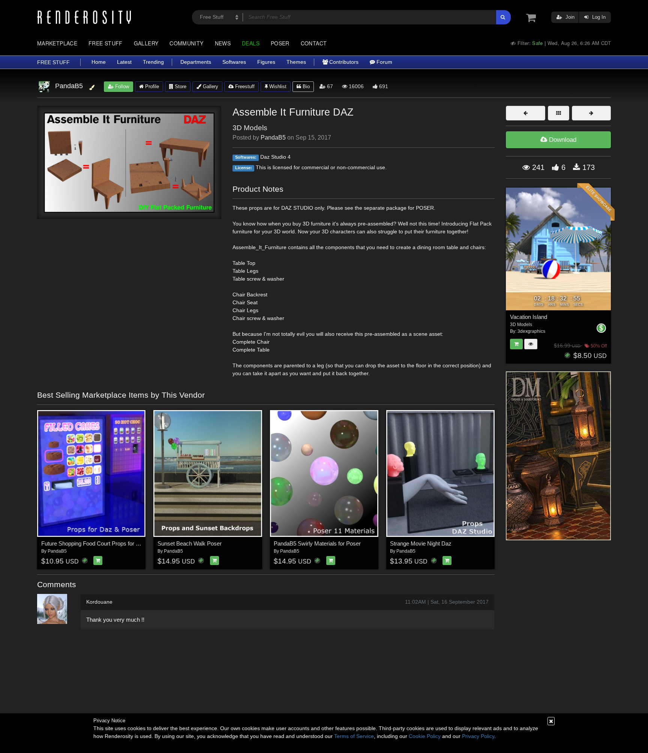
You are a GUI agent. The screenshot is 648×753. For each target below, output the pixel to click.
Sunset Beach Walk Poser (190, 543)
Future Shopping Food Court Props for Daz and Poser (106, 543)
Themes (296, 62)
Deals (251, 43)
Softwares (234, 62)
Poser (280, 43)
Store (179, 86)
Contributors (343, 62)
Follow (121, 86)
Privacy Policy (478, 736)
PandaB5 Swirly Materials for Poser (317, 543)
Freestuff (244, 86)
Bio (305, 86)
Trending (153, 62)
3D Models (249, 128)
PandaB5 (273, 137)
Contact (314, 43)
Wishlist (277, 86)
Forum (383, 62)
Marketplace (57, 43)
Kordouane (99, 602)
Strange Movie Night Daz (421, 543)
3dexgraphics (531, 331)
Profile (151, 86)
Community (186, 43)
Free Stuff (105, 43)
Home (99, 62)
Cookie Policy (425, 736)
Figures (266, 62)
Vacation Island (528, 317)
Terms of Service (354, 736)
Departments (195, 62)
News (223, 43)
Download (561, 139)
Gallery (146, 43)
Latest (124, 62)
